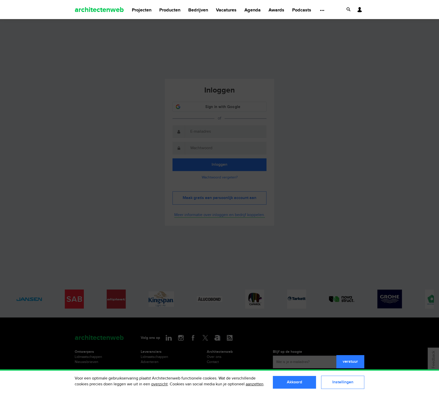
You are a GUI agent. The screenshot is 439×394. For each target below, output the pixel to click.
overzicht (159, 384)
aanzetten (254, 384)
